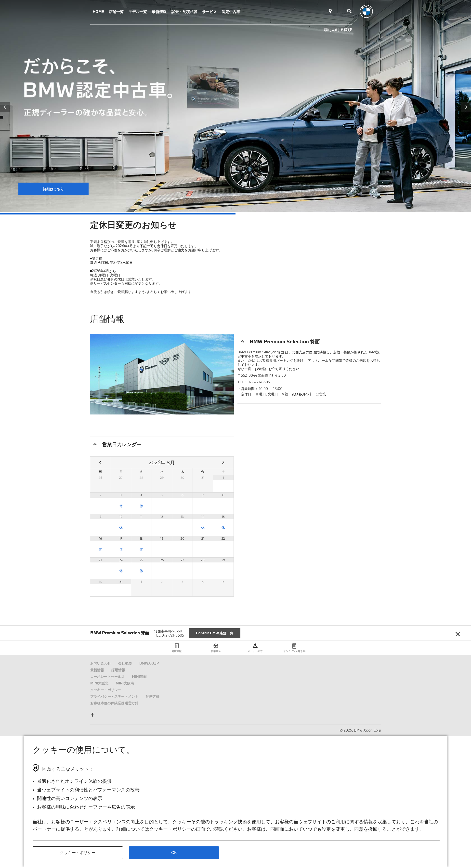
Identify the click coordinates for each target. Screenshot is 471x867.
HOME (98, 11)
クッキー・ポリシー (105, 689)
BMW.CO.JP (149, 663)
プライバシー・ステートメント (114, 696)
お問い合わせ (100, 663)
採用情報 (118, 669)
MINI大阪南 (125, 683)
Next (466, 107)
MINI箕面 (139, 676)
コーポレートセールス (107, 676)
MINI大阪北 (99, 683)
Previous (5, 107)
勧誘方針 (152, 696)
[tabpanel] (235, 106)
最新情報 (159, 11)
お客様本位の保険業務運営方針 (114, 703)
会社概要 (125, 663)
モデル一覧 (138, 11)
